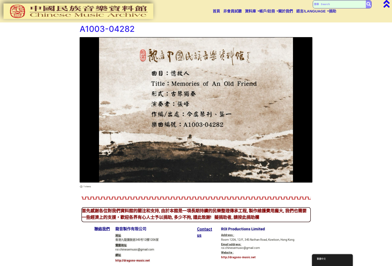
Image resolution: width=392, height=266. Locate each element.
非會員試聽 (232, 11)
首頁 (216, 11)
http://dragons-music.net (132, 260)
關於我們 (285, 11)
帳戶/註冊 (267, 11)
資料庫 (250, 11)
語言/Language (311, 11)
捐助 (332, 11)
